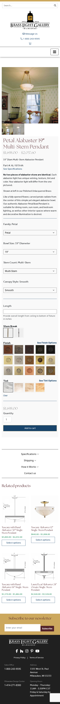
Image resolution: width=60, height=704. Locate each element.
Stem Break (10, 326)
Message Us (31, 33)
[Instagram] (28, 651)
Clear (5, 395)
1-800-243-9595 (31, 38)
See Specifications (12, 168)
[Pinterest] (33, 651)
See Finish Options (47, 343)
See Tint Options (48, 381)
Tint (5, 381)
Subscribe (47, 628)
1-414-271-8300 (12, 685)
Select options (13, 542)
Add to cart (30, 428)
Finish (6, 343)
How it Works (29, 466)
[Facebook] (18, 651)
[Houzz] (22, 651)
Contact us (30, 473)
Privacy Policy (19, 657)
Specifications (29, 454)
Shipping (29, 460)
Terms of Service (37, 657)
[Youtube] (38, 651)
